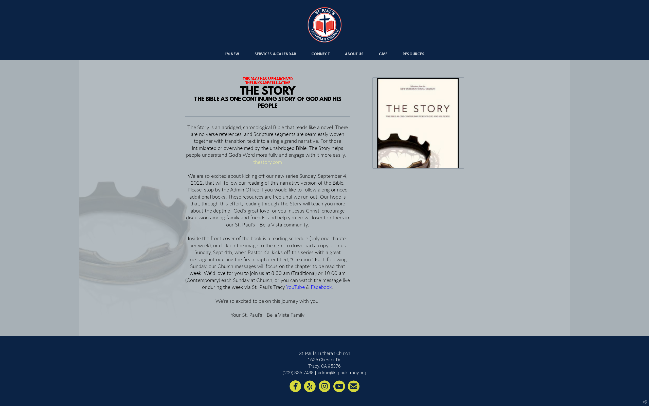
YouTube (295, 287)
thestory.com (267, 162)
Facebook (321, 287)
